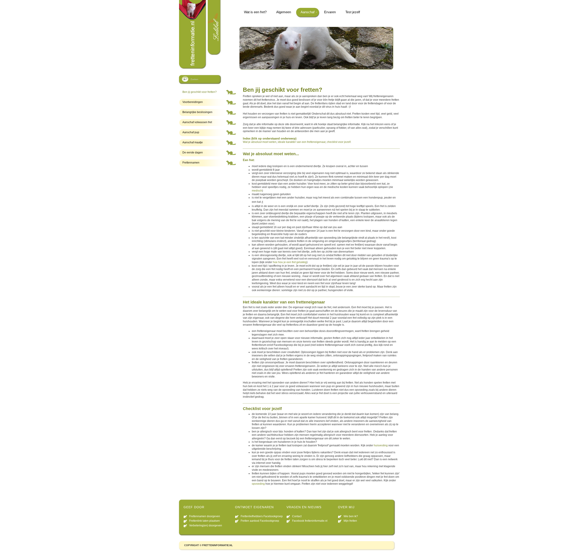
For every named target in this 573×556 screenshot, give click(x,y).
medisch (257, 190)
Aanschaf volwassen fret (197, 122)
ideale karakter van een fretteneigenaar (301, 142)
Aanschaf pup (190, 132)
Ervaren (330, 12)
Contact (296, 516)
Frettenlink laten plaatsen (204, 520)
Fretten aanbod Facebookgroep (260, 520)
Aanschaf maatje (192, 142)
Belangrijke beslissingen (197, 112)
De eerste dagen (192, 152)
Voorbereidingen (192, 102)
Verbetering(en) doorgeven (205, 525)
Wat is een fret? (255, 12)
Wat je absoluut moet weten (259, 142)
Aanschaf (307, 12)
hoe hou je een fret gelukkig (290, 262)
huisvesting (381, 445)
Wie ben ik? (351, 516)
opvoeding (258, 483)
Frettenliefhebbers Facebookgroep (262, 516)
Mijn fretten (350, 520)
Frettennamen (190, 162)
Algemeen (283, 12)
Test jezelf (352, 12)
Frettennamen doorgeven (204, 516)
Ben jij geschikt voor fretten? (199, 92)
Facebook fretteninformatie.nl (309, 520)
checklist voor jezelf (339, 142)
